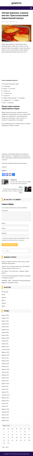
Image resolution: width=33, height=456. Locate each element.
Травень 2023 (5, 363)
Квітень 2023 (5, 366)
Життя (3, 294)
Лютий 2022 (5, 386)
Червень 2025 (5, 315)
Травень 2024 (5, 332)
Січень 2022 (5, 389)
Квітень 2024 (5, 335)
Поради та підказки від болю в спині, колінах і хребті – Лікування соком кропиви (16, 262)
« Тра (3, 447)
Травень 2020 (5, 420)
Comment (5, 210)
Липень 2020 (5, 415)
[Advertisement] (16, 67)
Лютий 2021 (5, 403)
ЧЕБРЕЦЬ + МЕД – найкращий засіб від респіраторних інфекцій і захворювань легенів (16, 281)
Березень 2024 (5, 338)
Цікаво (3, 306)
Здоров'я (4, 297)
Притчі (3, 300)
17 (12, 437)
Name (4, 223)
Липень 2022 (5, 372)
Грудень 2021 (5, 392)
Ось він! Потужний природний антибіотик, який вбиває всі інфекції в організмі (16, 277)
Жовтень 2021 (5, 398)
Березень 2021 (5, 401)
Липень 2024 (5, 327)
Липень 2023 (5, 358)
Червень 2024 (5, 329)
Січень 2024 (5, 344)
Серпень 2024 (5, 324)
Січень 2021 (5, 406)
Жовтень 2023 (5, 352)
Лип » (7, 447)
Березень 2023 (5, 369)
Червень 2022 (5, 375)
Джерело (4, 170)
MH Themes (26, 454)
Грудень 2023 (5, 346)
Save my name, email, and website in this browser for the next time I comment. (15, 239)
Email (4, 228)
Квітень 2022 (5, 381)
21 (29, 437)
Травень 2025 (5, 318)
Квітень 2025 (5, 321)
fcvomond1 (14, 22)
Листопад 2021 (6, 395)
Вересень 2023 (5, 355)
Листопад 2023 (6, 349)
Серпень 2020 (5, 412)
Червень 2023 (5, 361)
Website (4, 233)
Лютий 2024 (5, 341)
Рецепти (4, 303)
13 (25, 434)
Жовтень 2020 (5, 409)
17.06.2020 (6, 22)
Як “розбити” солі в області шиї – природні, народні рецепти (15, 272)
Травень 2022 (5, 378)
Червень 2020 (5, 418)
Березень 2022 (5, 383)
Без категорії (5, 292)
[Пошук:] (16, 250)
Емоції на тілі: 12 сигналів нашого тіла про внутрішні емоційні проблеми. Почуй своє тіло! (16, 267)
